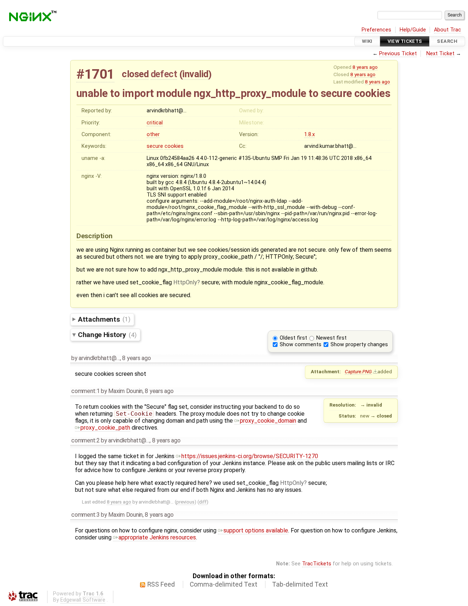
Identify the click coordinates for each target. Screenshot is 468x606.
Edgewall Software (82, 600)
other (153, 134)
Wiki (367, 41)
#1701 (95, 74)
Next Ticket (440, 53)
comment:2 (85, 440)
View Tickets (405, 41)
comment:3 (85, 514)
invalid (195, 73)
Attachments (104, 319)
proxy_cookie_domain (268, 420)
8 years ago (365, 67)
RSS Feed (161, 584)
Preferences (376, 30)
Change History (107, 334)
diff (203, 502)
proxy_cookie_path (105, 427)
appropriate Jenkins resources (157, 537)
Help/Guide (413, 30)
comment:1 (85, 391)
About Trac (447, 30)
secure (155, 146)
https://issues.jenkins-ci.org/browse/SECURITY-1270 (249, 456)
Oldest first (293, 338)
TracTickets (316, 564)
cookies (174, 146)
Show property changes (359, 344)
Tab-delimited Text (300, 584)
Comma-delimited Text (223, 584)
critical (155, 123)
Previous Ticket (398, 53)
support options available (255, 530)
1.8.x (309, 134)
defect (164, 73)
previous (185, 502)
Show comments (300, 344)
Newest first (331, 338)
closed (135, 73)
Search (447, 41)
